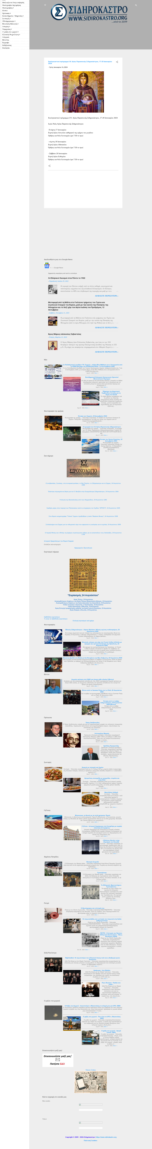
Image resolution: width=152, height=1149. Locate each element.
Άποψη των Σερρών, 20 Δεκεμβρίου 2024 (92, 416)
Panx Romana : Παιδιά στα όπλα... (111, 983)
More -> (97, 373)
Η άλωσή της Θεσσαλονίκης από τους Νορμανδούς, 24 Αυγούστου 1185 (83, 500)
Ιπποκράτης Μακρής (102, 733)
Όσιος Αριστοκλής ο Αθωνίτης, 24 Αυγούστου (83, 606)
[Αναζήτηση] (136, 5)
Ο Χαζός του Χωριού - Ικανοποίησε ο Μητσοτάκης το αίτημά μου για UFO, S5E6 (92, 1006)
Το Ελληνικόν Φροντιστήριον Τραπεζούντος (111, 886)
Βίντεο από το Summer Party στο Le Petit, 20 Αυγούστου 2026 (102, 691)
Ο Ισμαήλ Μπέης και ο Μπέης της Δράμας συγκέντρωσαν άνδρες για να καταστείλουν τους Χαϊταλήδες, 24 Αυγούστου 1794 (83, 533)
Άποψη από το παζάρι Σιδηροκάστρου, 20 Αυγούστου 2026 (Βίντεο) (111, 702)
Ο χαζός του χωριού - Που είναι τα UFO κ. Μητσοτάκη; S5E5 (102, 1017)
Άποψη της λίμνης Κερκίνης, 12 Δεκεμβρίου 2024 (111, 440)
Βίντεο (5, 11)
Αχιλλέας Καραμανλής (111, 746)
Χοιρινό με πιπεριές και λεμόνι (92, 767)
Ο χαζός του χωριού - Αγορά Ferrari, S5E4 (111, 1031)
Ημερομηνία (78, 548)
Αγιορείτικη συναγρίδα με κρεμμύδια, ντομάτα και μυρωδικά (101, 779)
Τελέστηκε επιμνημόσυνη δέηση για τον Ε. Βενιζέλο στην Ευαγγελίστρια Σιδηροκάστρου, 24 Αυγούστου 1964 (83, 491)
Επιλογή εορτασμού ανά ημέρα (83, 621)
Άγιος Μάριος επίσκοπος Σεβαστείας (64, 334)
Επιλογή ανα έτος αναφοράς (13, 3)
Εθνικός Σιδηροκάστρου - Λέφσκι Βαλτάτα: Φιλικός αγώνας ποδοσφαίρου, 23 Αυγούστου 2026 (92, 630)
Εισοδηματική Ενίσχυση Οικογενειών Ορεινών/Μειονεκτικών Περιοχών (101, 378)
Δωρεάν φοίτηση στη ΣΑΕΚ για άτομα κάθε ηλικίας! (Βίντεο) (92, 679)
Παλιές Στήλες (91, 1070)
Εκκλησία (6, 48)
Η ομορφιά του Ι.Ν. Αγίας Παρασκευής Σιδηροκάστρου (102, 427)
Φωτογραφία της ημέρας (11, 5)
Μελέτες (5, 40)
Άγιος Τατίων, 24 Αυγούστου (83, 599)
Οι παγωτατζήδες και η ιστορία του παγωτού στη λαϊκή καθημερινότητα (102, 919)
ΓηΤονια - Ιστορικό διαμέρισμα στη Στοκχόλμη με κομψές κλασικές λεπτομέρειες (102, 827)
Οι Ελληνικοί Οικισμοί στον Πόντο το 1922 (66, 278)
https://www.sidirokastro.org (106, 1137)
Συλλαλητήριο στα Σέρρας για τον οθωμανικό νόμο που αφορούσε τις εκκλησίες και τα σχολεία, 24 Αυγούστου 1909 (83, 524)
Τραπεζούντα (102, 872)
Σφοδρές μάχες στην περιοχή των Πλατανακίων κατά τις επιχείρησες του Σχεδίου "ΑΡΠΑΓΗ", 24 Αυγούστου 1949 (83, 508)
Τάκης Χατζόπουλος (93, 722)
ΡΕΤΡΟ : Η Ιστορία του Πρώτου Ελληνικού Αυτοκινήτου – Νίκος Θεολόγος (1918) (111, 934)
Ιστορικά (5, 37)
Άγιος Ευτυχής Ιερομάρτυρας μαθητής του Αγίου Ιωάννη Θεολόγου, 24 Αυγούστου (83, 608)
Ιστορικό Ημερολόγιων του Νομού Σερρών (59, 541)
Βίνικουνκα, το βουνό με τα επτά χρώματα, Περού (92, 815)
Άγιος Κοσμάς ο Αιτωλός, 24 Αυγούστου (83, 610)
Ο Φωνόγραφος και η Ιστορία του (92, 908)
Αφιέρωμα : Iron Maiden (101, 970)
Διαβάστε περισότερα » (106, 296)
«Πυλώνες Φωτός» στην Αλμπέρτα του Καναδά (111, 841)
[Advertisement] (130, 58)
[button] (117, 62)
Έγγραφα (5, 43)
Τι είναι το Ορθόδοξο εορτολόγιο (55, 619)
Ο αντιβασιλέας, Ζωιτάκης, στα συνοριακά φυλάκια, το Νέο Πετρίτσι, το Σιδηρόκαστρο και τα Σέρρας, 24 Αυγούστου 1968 (83, 484)
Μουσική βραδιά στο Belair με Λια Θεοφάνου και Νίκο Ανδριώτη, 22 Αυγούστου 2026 (92, 658)
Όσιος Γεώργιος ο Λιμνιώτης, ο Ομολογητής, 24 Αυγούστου (83, 605)
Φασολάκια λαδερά (111, 792)
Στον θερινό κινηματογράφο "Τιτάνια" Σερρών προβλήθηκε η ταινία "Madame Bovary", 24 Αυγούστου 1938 (83, 516)
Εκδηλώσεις (6, 45)
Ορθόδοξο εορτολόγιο (52, 617)
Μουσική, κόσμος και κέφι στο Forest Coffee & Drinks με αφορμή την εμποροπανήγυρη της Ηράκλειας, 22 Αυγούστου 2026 (102, 643)
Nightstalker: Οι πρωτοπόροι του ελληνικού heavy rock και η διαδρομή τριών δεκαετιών (92, 958)
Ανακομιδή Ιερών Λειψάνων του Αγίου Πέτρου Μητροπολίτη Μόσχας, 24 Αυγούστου (83, 601)
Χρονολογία (88, 548)
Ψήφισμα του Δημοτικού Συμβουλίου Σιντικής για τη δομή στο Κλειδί (111, 392)
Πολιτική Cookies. (91, 1140)
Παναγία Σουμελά (92, 862)
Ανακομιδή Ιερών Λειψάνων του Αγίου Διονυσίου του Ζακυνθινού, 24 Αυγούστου (83, 603)
